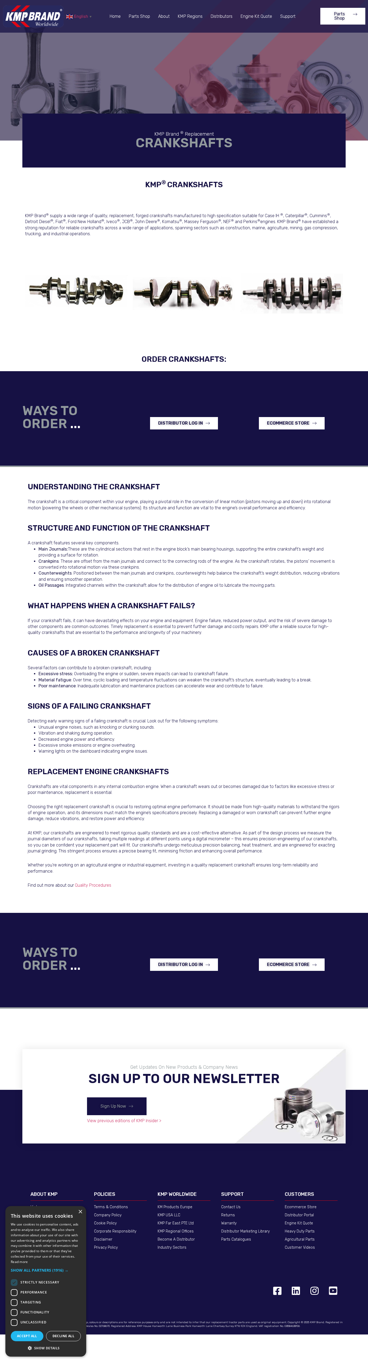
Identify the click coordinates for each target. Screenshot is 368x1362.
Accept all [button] (27, 1336)
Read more (19, 1261)
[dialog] (45, 1281)
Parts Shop (139, 16)
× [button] (80, 1212)
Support (288, 16)
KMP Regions (190, 16)
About (164, 16)
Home (115, 16)
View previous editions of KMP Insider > (124, 1120)
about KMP (44, 1194)
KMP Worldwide (177, 1194)
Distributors (221, 16)
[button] (342, 16)
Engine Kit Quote (256, 16)
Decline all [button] (63, 1336)
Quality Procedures (93, 885)
